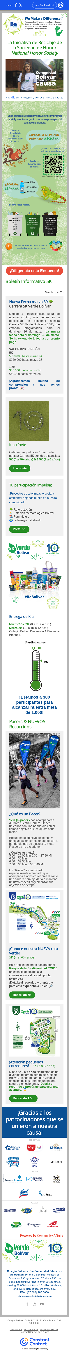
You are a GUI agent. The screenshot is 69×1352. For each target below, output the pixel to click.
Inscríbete (20, 468)
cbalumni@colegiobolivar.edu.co (35, 1296)
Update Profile (31, 1329)
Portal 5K (19, 529)
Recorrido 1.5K (23, 1098)
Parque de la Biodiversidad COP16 (33, 968)
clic (12, 97)
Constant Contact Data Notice (34, 1332)
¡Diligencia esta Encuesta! (34, 270)
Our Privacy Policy (49, 1329)
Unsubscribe (16, 1329)
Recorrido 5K (22, 994)
